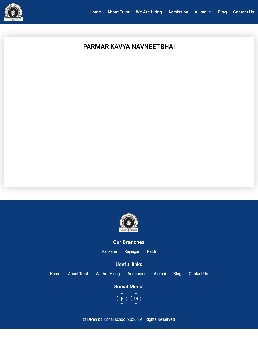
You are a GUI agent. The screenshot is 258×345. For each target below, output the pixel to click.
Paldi (151, 251)
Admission (178, 12)
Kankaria (109, 251)
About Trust (118, 12)
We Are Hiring (149, 12)
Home (95, 12)
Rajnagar (131, 251)
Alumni (201, 12)
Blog (222, 12)
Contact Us (243, 12)
